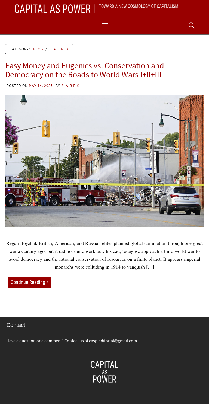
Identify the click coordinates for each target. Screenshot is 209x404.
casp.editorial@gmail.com (113, 340)
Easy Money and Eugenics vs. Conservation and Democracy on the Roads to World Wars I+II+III (84, 70)
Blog (38, 49)
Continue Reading (28, 282)
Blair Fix (70, 85)
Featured (58, 49)
